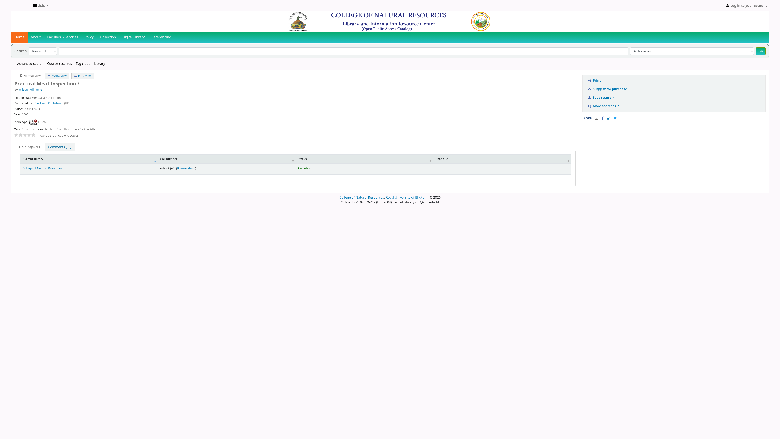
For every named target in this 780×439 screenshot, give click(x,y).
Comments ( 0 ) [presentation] (59, 147)
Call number (168, 159)
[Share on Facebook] (603, 118)
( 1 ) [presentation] (29, 147)
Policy (89, 37)
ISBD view (84, 76)
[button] (41, 6)
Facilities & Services (62, 37)
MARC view (59, 76)
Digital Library (133, 37)
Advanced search (30, 63)
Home (19, 37)
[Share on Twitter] (615, 118)
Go (760, 51)
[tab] (29, 147)
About (36, 37)
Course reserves (59, 63)
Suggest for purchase (609, 89)
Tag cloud (83, 63)
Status (302, 159)
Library (99, 63)
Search (20, 51)
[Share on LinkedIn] (609, 118)
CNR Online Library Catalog (21, 6)
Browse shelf (186, 168)
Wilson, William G (30, 90)
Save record (602, 97)
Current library (33, 159)
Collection (108, 37)
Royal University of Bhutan (406, 197)
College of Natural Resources (42, 168)
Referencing (161, 37)
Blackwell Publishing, (49, 103)
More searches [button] (604, 106)
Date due (442, 159)
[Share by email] (596, 118)
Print (596, 80)
